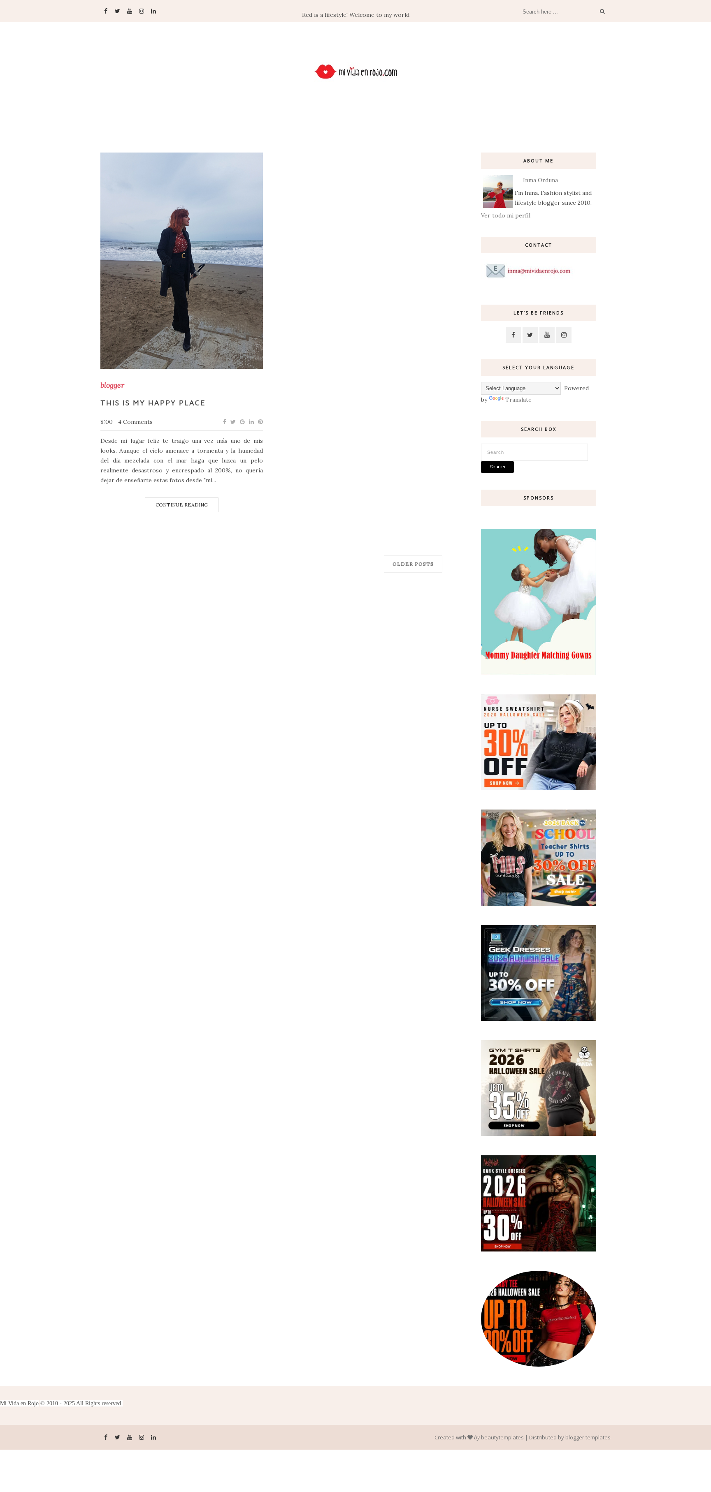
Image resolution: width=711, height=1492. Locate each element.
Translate (518, 399)
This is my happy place (153, 402)
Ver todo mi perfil (505, 215)
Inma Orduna (540, 180)
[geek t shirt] (538, 1018)
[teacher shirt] (538, 903)
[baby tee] (538, 1364)
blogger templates (588, 1437)
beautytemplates (502, 1437)
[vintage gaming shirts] (538, 1249)
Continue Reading (182, 505)
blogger (112, 385)
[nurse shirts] (538, 788)
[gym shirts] (538, 1134)
